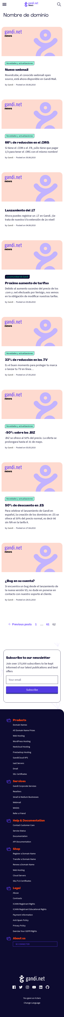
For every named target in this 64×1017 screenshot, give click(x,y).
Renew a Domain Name (23, 864)
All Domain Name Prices (24, 730)
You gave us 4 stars (32, 998)
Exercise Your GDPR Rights (25, 931)
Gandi (10, 84)
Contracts (17, 898)
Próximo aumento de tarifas (27, 283)
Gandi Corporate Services (24, 786)
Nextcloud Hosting (21, 746)
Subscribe (32, 689)
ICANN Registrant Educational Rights (29, 909)
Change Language (32, 1003)
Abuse (16, 892)
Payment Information (23, 914)
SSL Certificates (20, 774)
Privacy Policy (19, 925)
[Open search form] (59, 4)
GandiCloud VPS (20, 757)
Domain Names (20, 724)
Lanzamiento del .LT (20, 210)
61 (47, 624)
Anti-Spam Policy (21, 920)
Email (15, 768)
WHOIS (16, 808)
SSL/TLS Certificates (22, 880)
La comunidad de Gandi (17, 276)
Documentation (20, 836)
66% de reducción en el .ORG (27, 142)
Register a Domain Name (24, 853)
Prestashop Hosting (22, 752)
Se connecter (23, 944)
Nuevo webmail (16, 70)
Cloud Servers (19, 875)
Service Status (19, 830)
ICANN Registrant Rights (24, 903)
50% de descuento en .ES (24, 505)
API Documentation (22, 841)
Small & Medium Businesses (26, 797)
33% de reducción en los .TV (26, 360)
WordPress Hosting (21, 741)
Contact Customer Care (23, 825)
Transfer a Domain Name (24, 859)
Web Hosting (19, 735)
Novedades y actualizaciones (19, 63)
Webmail (17, 802)
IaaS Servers (18, 763)
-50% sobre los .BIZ (20, 432)
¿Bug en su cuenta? (20, 581)
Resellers (17, 791)
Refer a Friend (19, 813)
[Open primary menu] (4, 4)
